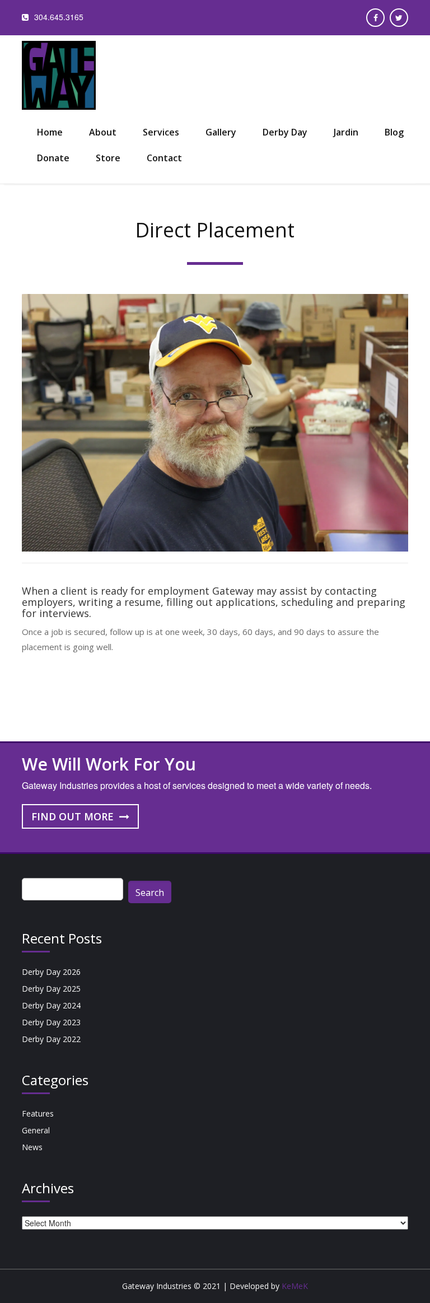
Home (50, 132)
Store (108, 158)
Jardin (346, 132)
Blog (394, 132)
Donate (53, 158)
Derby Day (285, 132)
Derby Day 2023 (51, 1022)
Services (161, 132)
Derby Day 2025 (51, 988)
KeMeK (295, 1286)
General (36, 1130)
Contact (164, 158)
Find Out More (73, 816)
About (102, 132)
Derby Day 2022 (51, 1039)
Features (38, 1113)
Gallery (220, 132)
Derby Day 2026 (51, 971)
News (32, 1147)
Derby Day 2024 (51, 1005)
